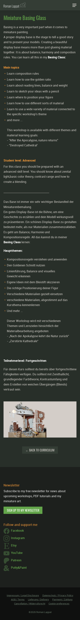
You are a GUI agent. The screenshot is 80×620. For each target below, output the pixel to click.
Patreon (16, 560)
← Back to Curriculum (40, 450)
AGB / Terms (18, 599)
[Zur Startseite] (15, 5)
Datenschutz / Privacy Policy (57, 595)
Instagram (18, 538)
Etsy (14, 545)
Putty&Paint (19, 568)
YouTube (17, 553)
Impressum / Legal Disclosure (23, 595)
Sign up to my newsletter (23, 510)
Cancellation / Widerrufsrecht (29, 603)
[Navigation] (74, 5)
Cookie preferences (59, 603)
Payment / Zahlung (62, 599)
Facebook (17, 530)
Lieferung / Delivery (38, 599)
